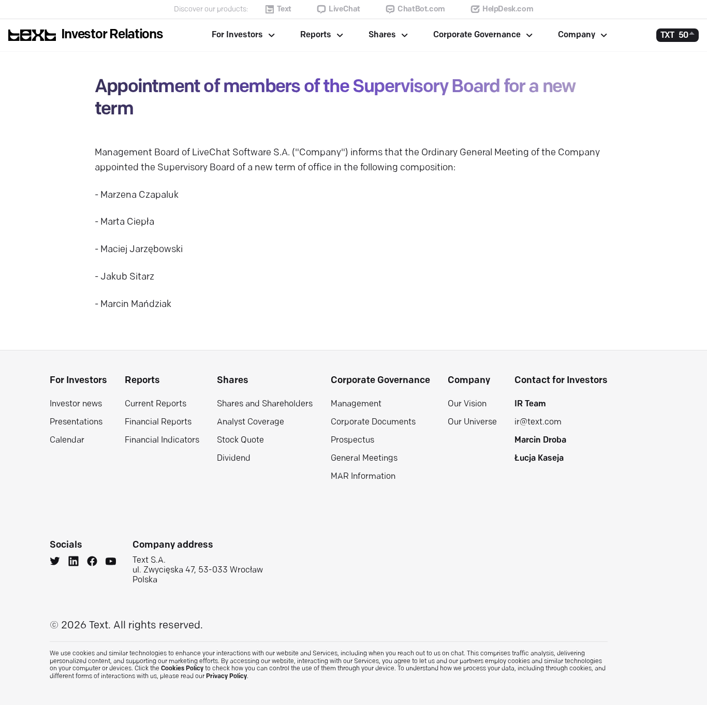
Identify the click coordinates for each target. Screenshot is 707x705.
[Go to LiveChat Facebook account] (92, 562)
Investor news (76, 404)
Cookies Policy (182, 669)
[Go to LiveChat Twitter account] (55, 562)
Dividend (234, 458)
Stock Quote (240, 440)
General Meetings (364, 458)
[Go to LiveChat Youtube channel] (111, 562)
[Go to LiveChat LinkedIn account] (73, 562)
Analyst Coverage (250, 422)
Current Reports (155, 404)
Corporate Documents (373, 422)
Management (356, 404)
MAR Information (363, 477)
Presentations (76, 422)
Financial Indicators (162, 440)
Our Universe (472, 422)
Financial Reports (158, 422)
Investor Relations (112, 34)
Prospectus (352, 440)
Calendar (67, 440)
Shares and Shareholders (265, 404)
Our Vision (467, 404)
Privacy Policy (226, 676)
